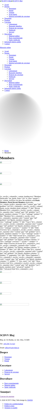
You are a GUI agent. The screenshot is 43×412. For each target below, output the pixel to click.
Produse (7, 20)
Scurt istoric (13, 14)
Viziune (11, 12)
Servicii (11, 32)
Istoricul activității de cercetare (19, 16)
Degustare (7, 18)
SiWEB (30, 398)
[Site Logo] (11, 1)
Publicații (12, 30)
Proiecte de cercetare (16, 28)
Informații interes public (12, 42)
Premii (11, 10)
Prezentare (12, 8)
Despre (6, 7)
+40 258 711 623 (9, 342)
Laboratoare (13, 24)
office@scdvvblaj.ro (12, 346)
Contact (7, 44)
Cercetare (7, 22)
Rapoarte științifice (15, 26)
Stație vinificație (14, 40)
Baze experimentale (15, 38)
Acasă (6, 5)
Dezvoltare (8, 34)
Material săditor (14, 36)
